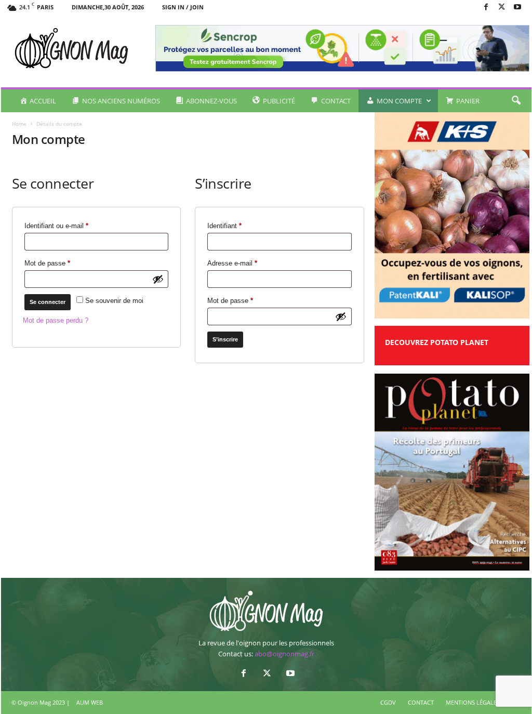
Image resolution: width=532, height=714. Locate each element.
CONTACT (421, 702)
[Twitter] (502, 7)
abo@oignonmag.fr (284, 653)
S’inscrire (225, 339)
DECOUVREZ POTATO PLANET (436, 342)
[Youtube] (517, 7)
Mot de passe (63, 263)
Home (19, 123)
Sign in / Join (183, 7)
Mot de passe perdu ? (55, 320)
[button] (515, 100)
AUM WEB (89, 702)
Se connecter (47, 302)
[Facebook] (486, 7)
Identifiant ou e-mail (72, 225)
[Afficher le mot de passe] (158, 279)
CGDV (388, 702)
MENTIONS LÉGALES (473, 702)
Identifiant (240, 225)
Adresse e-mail (248, 263)
